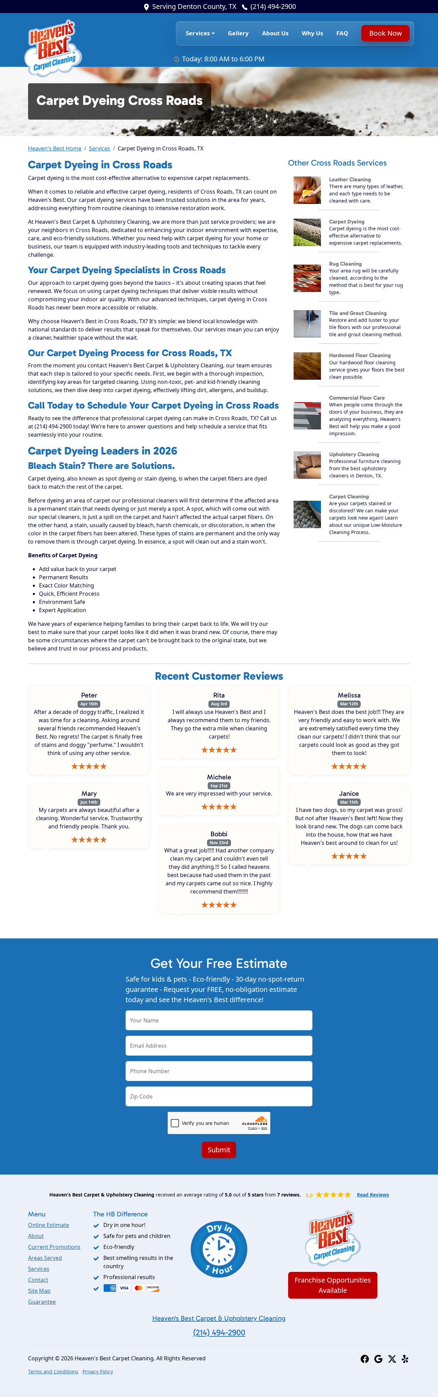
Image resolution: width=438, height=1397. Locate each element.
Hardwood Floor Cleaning (360, 355)
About (36, 1236)
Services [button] (198, 33)
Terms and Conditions (53, 1371)
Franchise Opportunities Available (333, 1285)
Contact (38, 1280)
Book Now (385, 33)
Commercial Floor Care (357, 397)
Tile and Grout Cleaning (358, 313)
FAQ (342, 33)
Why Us (312, 33)
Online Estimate (48, 1225)
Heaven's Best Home (54, 148)
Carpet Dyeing (346, 221)
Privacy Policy (97, 1371)
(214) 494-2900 (273, 6)
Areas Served (45, 1258)
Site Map (39, 1291)
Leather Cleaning (350, 179)
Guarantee (42, 1301)
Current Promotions (54, 1247)
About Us (275, 33)
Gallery (238, 33)
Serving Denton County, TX (194, 6)
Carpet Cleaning (349, 496)
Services (99, 148)
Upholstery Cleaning (354, 454)
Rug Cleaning (345, 263)
